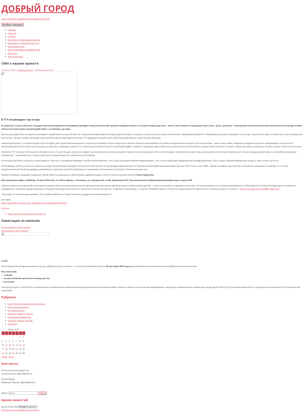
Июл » (11, 356)
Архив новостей (9, 406)
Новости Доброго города (20, 313)
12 (10, 345)
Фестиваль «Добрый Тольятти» (23, 43)
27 (13, 353)
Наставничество (16, 46)
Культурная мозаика (18, 307)
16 (23, 345)
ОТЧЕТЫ (12, 36)
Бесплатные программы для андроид (20, 410)
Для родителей (15, 56)
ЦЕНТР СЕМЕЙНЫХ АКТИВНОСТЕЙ (24, 49)
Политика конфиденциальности (24, 39)
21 (17, 349)
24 (3, 353)
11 (6, 345)
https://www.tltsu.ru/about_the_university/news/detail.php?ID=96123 (34, 203)
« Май (4, 356)
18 (6, 349)
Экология (12, 53)
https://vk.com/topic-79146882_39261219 (259, 188)
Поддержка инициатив (19, 317)
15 (20, 345)
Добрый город (25, 70)
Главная (12, 29)
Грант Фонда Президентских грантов (27, 213)
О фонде (12, 33)
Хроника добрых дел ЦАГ (20, 320)
